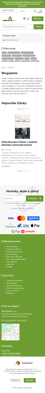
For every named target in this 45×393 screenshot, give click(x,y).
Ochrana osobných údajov (15, 288)
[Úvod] (10, 18)
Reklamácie (10, 293)
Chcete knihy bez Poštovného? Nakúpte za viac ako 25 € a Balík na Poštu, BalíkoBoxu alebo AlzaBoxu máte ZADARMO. (23, 4)
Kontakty (9, 267)
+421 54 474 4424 (8, 10)
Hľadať (38, 26)
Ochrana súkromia (12, 291)
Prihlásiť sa (33, 198)
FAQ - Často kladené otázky (16, 259)
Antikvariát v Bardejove (14, 281)
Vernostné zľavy (12, 247)
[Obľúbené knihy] (24, 18)
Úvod (3, 67)
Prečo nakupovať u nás (14, 252)
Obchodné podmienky (14, 286)
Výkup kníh (10, 264)
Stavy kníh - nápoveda (14, 257)
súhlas (35, 369)
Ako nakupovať (11, 262)
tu (31, 388)
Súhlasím (29, 380)
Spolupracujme (11, 283)
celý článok (6, 166)
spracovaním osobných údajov (21, 203)
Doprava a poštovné (13, 249)
